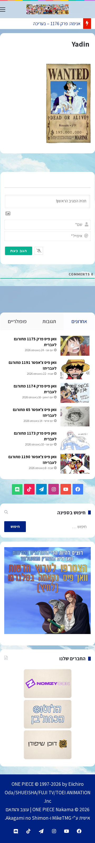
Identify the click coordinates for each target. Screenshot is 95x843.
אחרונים (79, 321)
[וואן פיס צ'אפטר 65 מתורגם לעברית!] (74, 416)
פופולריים (17, 321)
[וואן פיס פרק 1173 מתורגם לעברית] (74, 440)
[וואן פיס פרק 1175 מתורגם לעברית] (74, 346)
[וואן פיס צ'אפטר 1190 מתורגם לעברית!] (74, 464)
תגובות (49, 321)
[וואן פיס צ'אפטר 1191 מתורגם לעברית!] (74, 369)
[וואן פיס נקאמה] (47, 9)
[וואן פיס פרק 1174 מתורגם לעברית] (74, 393)
